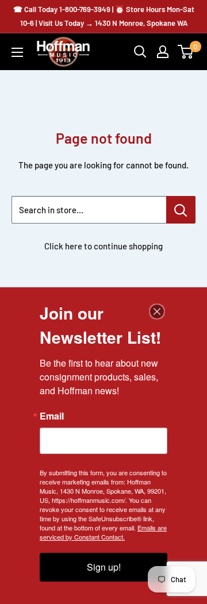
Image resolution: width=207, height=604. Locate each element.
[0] (186, 52)
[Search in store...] (180, 210)
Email (52, 416)
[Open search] (140, 51)
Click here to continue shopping (103, 246)
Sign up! (104, 567)
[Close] (157, 311)
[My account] (162, 51)
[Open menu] (17, 52)
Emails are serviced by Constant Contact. (103, 532)
